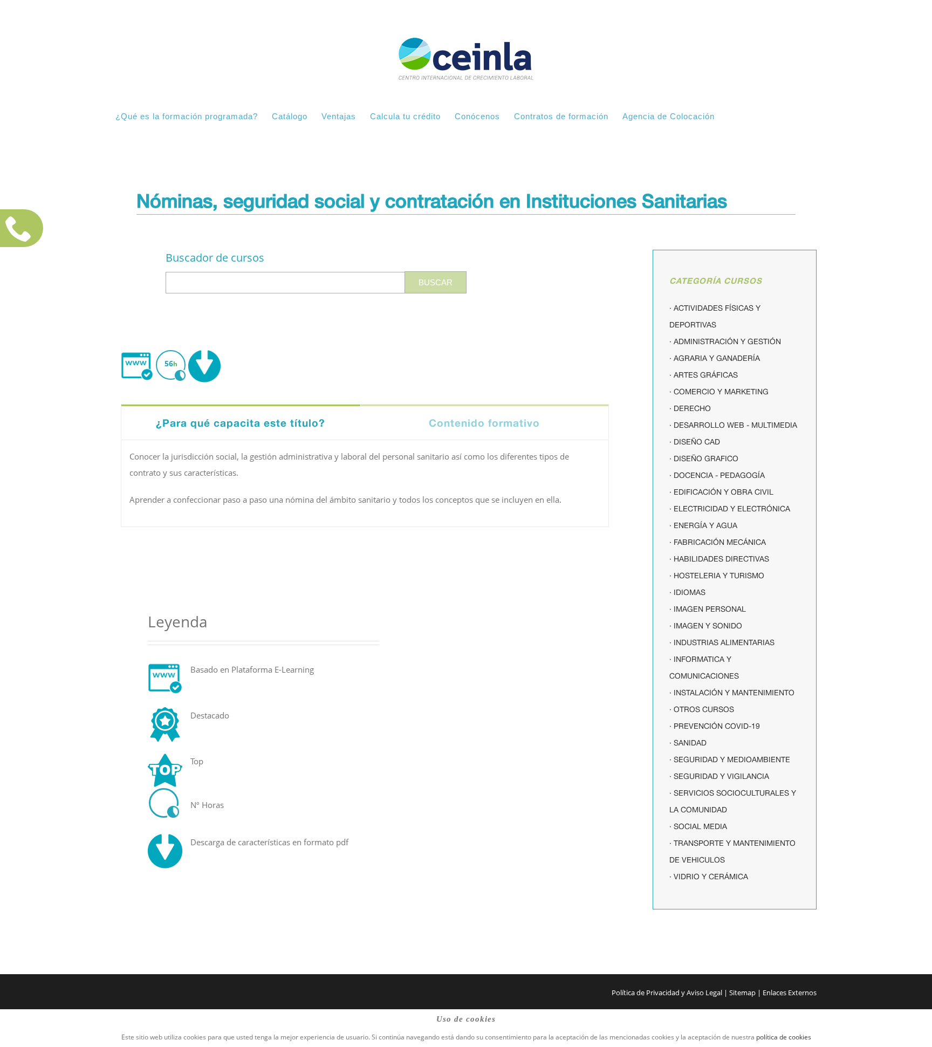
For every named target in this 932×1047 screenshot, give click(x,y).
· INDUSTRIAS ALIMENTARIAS (722, 642)
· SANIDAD (688, 742)
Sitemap (742, 992)
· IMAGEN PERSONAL (707, 609)
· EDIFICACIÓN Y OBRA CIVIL (721, 492)
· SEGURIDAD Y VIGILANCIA (719, 776)
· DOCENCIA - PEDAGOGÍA (717, 475)
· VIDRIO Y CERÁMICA (708, 876)
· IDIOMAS (687, 592)
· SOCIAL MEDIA (698, 826)
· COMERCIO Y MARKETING (719, 391)
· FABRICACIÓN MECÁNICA (717, 542)
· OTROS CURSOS (701, 709)
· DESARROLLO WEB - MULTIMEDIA (733, 425)
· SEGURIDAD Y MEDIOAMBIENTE (729, 759)
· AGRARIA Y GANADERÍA (714, 358)
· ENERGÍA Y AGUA (703, 525)
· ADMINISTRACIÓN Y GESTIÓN (725, 341)
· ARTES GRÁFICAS (703, 375)
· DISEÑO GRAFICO (703, 458)
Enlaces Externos (790, 992)
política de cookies (783, 1037)
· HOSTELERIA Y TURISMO (716, 575)
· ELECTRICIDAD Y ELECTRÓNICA (729, 508)
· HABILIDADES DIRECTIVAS (719, 559)
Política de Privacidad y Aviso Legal (667, 992)
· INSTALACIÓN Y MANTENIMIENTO (731, 692)
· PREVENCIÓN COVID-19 (714, 726)
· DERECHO (690, 408)
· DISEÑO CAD (694, 441)
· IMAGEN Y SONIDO (705, 625)
